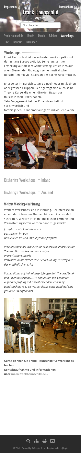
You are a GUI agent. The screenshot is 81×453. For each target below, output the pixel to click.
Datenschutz (66, 7)
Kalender (31, 42)
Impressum (10, 7)
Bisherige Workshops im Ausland (28, 192)
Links (6, 42)
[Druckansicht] (44, 441)
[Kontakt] (52, 441)
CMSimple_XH (37, 448)
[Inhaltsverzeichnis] (36, 441)
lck (58, 448)
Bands (30, 35)
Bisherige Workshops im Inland (27, 180)
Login (65, 448)
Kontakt (17, 42)
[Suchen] (28, 441)
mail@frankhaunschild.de (28, 374)
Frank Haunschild (13, 35)
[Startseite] (40, 5)
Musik (41, 35)
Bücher (53, 35)
